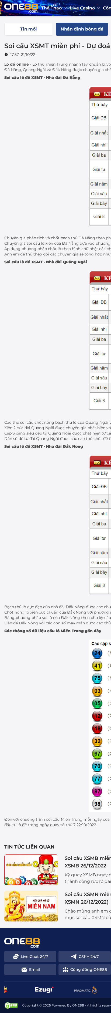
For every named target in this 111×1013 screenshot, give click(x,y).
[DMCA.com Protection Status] (11, 1005)
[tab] (28, 29)
